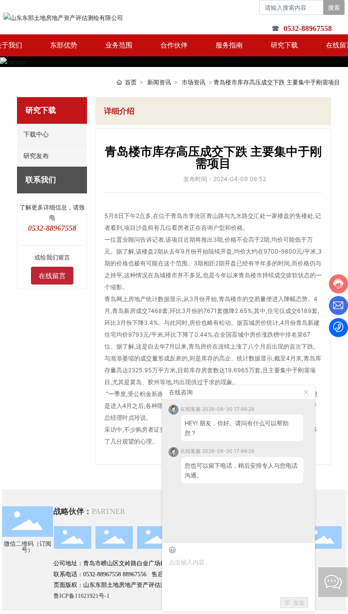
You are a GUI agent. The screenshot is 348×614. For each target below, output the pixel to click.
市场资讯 (193, 82)
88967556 (134, 574)
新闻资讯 (159, 82)
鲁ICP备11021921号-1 (81, 596)
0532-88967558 (102, 574)
